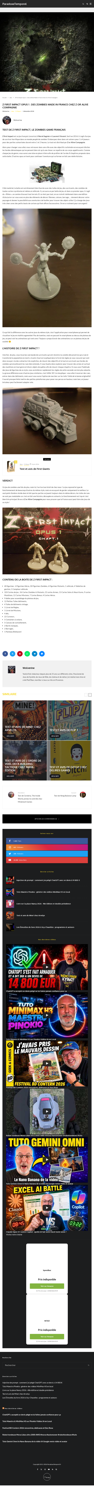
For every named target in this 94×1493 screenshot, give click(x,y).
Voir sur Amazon (47, 1286)
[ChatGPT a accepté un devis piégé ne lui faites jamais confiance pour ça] (10, 880)
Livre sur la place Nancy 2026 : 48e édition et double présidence (44, 904)
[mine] (10, 916)
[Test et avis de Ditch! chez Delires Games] (69, 761)
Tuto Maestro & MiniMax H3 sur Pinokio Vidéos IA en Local (27, 1421)
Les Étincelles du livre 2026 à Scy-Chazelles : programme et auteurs (45, 927)
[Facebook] (37, 1469)
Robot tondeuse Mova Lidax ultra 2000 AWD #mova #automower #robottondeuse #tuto (39, 1435)
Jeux (12, 111)
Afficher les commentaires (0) (46, 819)
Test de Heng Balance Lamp (65, 794)
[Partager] (5, 654)
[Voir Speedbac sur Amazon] (47, 1256)
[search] (88, 1365)
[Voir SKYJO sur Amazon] (47, 1307)
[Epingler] (20, 654)
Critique (18, 111)
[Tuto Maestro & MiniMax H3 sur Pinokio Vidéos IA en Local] (10, 892)
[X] (41, 1469)
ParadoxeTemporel (14, 3)
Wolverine (5, 111)
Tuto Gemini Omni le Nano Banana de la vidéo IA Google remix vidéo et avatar (34, 1441)
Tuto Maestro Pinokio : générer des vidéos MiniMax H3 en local (43, 892)
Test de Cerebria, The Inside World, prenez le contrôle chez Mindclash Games (30, 797)
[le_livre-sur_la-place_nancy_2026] (10, 904)
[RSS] (52, 1469)
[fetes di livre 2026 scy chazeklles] (10, 927)
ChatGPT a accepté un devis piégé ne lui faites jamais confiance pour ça (31, 1415)
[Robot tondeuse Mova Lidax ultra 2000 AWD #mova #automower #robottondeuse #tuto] (47, 1112)
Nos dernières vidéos (13, 1408)
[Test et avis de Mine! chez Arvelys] (24, 720)
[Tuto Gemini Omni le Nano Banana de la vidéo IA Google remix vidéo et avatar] (47, 1160)
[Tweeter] (12, 654)
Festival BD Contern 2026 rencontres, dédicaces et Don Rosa (27, 1428)
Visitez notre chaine (14, 1234)
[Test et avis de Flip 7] (69, 720)
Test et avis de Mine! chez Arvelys (31, 915)
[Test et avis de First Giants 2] (11, 466)
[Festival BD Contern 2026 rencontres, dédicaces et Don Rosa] (47, 1063)
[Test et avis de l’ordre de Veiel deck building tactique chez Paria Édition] (24, 761)
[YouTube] (49, 1469)
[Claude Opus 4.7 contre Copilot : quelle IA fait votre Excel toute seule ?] (47, 1208)
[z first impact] (47, 50)
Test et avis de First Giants (35, 468)
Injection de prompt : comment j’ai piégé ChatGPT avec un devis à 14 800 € (48, 880)
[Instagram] (45, 1469)
